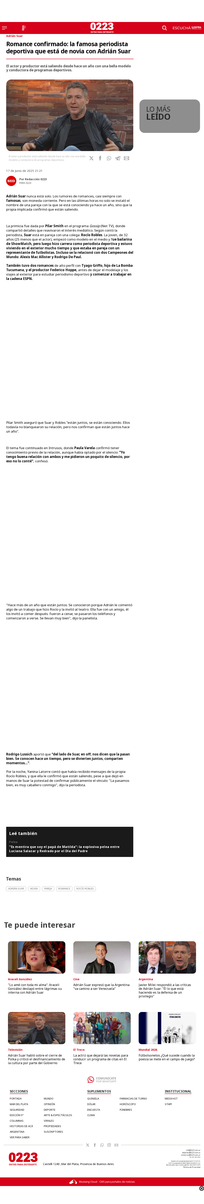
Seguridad (17, 1109)
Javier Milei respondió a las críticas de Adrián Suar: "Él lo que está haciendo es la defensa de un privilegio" (165, 991)
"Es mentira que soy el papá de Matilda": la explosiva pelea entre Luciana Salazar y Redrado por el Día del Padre (64, 849)
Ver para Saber (19, 1137)
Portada (16, 1098)
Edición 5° (17, 1115)
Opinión (49, 1104)
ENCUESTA (93, 1109)
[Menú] (4, 28)
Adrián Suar (14, 36)
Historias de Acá (21, 1126)
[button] (109, 158)
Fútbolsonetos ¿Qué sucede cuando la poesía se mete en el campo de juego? (167, 1057)
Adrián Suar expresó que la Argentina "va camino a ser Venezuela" (101, 987)
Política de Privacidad (191, 1167)
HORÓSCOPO (128, 1104)
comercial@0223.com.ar (190, 1155)
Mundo (48, 1098)
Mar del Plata (19, 1104)
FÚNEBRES (126, 1109)
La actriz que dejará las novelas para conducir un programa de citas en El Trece (100, 1059)
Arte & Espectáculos (58, 1115)
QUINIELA (93, 1098)
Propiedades (52, 1126)
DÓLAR (91, 1104)
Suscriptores (53, 1131)
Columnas (17, 1120)
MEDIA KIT (171, 1098)
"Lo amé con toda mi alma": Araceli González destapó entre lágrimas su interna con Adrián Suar (35, 989)
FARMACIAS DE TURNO (133, 1098)
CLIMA (91, 1115)
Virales (49, 1120)
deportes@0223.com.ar (191, 1152)
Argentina (17, 1131)
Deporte (49, 1109)
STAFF (168, 1104)
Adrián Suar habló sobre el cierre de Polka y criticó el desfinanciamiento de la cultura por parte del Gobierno (36, 1059)
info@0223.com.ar (193, 1150)
